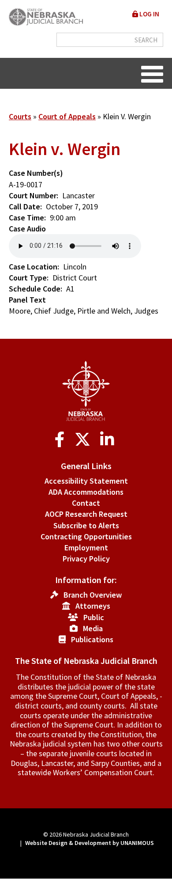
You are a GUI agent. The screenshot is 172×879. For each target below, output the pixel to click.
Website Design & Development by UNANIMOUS (89, 843)
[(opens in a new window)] (61, 439)
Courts (20, 116)
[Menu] (152, 73)
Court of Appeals (67, 116)
